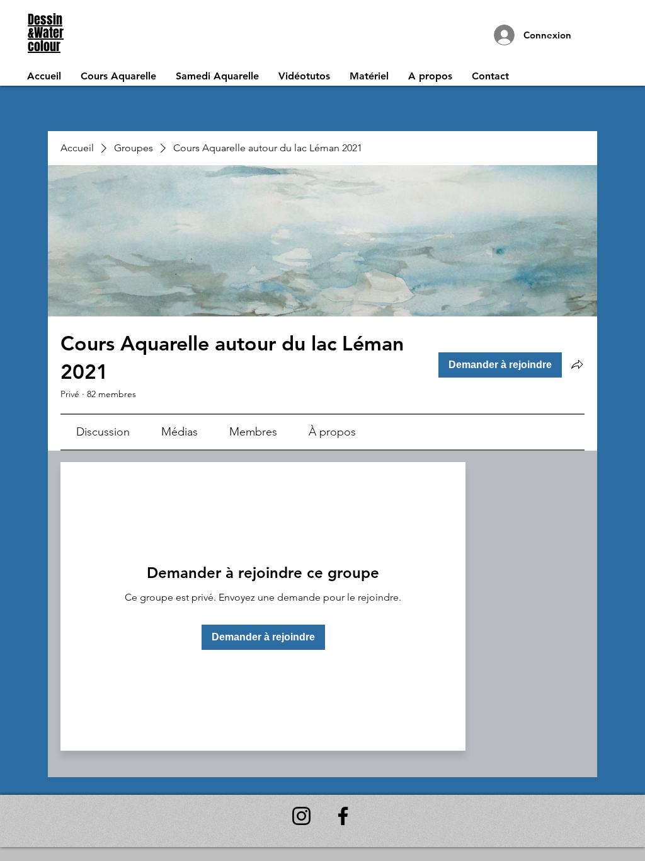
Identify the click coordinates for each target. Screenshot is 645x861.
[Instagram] (301, 816)
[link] (103, 432)
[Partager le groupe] (577, 364)
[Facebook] (343, 816)
